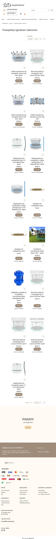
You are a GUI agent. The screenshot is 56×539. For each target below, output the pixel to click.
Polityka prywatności (5, 501)
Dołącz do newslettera (43, 452)
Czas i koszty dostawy (42, 492)
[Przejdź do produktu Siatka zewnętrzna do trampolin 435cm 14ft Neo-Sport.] (19, 57)
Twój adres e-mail (40, 448)
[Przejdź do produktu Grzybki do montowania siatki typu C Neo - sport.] (37, 235)
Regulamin (3, 492)
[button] (52, 10)
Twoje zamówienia (24, 490)
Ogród (11, 23)
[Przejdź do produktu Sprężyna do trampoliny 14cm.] (37, 189)
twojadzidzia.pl (5, 23)
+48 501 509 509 (12, 9)
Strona (36, 39)
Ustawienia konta (23, 492)
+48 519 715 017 (5, 519)
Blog (2, 504)
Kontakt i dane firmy (5, 503)
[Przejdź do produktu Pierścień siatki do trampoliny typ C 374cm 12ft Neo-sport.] (19, 325)
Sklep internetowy (27, 538)
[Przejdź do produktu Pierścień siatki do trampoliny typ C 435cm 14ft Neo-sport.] (37, 325)
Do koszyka (18, 81)
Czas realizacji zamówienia (44, 494)
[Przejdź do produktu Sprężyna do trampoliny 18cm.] (19, 235)
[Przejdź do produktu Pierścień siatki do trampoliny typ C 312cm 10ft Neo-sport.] (37, 278)
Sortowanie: (29, 36)
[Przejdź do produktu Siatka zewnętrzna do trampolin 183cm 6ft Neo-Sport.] (19, 100)
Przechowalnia (23, 494)
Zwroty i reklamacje (5, 490)
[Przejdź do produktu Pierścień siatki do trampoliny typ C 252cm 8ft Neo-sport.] (37, 57)
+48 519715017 (11, 13)
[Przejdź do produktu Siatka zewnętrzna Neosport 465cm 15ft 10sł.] (37, 100)
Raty (2, 494)
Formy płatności (41, 490)
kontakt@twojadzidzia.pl (7, 521)
